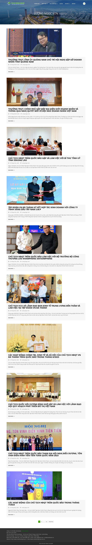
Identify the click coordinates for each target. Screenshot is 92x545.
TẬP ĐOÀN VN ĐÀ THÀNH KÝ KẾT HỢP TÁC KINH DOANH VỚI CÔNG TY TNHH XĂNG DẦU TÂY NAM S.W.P (43, 208)
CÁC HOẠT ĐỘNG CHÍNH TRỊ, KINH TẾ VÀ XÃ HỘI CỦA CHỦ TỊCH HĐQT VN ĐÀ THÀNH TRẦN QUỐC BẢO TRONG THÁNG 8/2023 (44, 356)
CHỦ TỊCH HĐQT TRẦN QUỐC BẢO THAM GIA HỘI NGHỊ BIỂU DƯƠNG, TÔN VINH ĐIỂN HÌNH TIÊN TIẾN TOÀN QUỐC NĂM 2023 (45, 454)
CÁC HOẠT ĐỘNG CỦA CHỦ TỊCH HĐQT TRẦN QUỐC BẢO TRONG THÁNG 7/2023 (43, 503)
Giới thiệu (44, 3)
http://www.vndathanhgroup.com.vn (36, 539)
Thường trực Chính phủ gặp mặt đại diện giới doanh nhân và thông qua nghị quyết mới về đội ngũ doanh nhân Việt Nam (43, 110)
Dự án (61, 3)
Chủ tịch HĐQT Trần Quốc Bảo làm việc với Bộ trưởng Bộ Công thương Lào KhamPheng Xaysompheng (43, 257)
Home (41, 16)
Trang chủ (36, 3)
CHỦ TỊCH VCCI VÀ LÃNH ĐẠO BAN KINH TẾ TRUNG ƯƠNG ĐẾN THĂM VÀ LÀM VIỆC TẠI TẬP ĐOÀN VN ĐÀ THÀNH (44, 306)
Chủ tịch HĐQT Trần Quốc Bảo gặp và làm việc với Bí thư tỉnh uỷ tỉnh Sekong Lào (44, 159)
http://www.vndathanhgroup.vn (18, 539)
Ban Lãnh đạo (53, 3)
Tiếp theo (51, 521)
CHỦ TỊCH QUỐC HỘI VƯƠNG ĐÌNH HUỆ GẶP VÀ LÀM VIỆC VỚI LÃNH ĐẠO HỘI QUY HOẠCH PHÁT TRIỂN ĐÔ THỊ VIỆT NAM (44, 405)
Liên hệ (73, 3)
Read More (10, 71)
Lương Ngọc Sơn (26, 64)
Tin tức (67, 3)
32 (46, 521)
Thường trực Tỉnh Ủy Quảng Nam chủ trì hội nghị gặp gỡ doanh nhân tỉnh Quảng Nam (45, 60)
